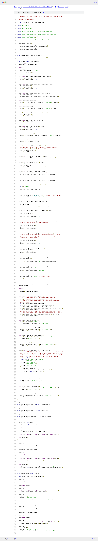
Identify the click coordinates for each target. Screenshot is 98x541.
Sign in (95, 2)
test (66, 7)
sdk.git (20, 7)
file (43, 12)
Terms (16, 538)
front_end (61, 7)
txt (92, 538)
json (95, 538)
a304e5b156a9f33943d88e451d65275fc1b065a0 (37, 7)
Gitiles (8, 538)
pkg (55, 7)
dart (15, 7)
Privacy (12, 538)
